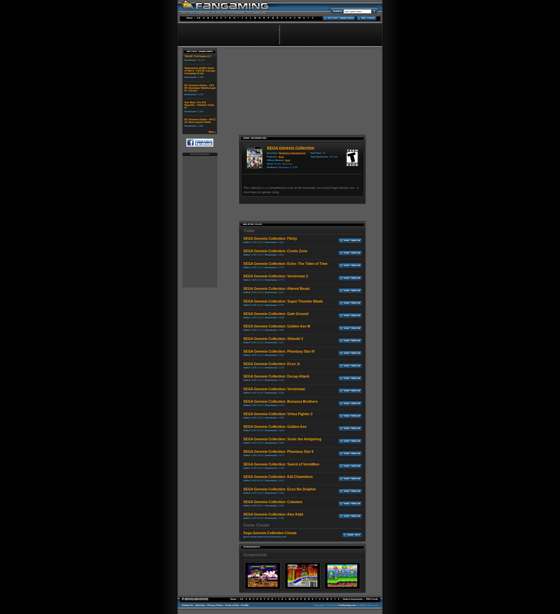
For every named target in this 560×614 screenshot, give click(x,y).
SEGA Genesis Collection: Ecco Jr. (272, 364)
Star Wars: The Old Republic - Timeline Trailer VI (199, 105)
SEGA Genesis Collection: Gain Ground (275, 314)
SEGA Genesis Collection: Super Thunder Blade (283, 301)
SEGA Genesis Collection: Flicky (270, 238)
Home (190, 18)
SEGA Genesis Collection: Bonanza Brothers (280, 401)
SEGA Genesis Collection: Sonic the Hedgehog (282, 439)
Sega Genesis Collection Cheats (270, 533)
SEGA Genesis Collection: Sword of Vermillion (281, 464)
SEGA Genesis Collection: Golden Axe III (276, 326)
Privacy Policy (215, 605)
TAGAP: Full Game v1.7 (197, 56)
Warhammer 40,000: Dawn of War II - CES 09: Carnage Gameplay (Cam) (199, 71)
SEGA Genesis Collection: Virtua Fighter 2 (278, 414)
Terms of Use (232, 605)
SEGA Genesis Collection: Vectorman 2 (275, 276)
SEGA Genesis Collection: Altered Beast (276, 288)
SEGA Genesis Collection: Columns (272, 502)
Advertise (200, 605)
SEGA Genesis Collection (290, 148)
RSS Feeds (372, 599)
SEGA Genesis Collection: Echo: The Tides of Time (285, 264)
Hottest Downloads (353, 599)
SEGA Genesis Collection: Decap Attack (276, 376)
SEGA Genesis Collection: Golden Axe (274, 427)
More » (212, 131)
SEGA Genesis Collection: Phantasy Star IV (279, 351)
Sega (281, 157)
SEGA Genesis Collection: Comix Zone (275, 251)
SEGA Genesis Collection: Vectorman (274, 389)
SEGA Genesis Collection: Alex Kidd (273, 514)
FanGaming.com (347, 605)
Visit (287, 160)
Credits (245, 605)
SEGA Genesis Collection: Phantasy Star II (278, 451)
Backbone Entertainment (292, 153)
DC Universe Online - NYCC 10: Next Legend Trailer (200, 120)
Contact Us (187, 605)
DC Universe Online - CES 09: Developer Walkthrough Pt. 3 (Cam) (200, 88)
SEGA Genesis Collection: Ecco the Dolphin (279, 489)
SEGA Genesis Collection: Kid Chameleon (278, 477)
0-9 (198, 18)
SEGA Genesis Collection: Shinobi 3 (273, 339)
